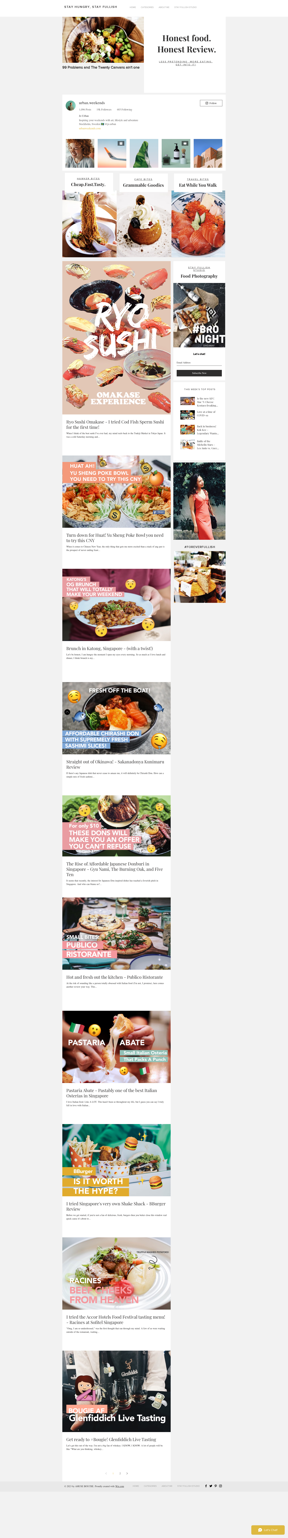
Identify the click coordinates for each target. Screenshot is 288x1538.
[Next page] (127, 1520)
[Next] (220, 361)
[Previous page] (106, 1520)
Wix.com (119, 1532)
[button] (147, 7)
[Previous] (178, 361)
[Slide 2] (199, 389)
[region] (199, 547)
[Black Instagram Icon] (220, 1532)
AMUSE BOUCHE (84, 1532)
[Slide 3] (204, 389)
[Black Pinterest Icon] (216, 1532)
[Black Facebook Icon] (206, 1532)
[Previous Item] (67, 39)
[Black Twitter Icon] (211, 1532)
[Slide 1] (195, 389)
